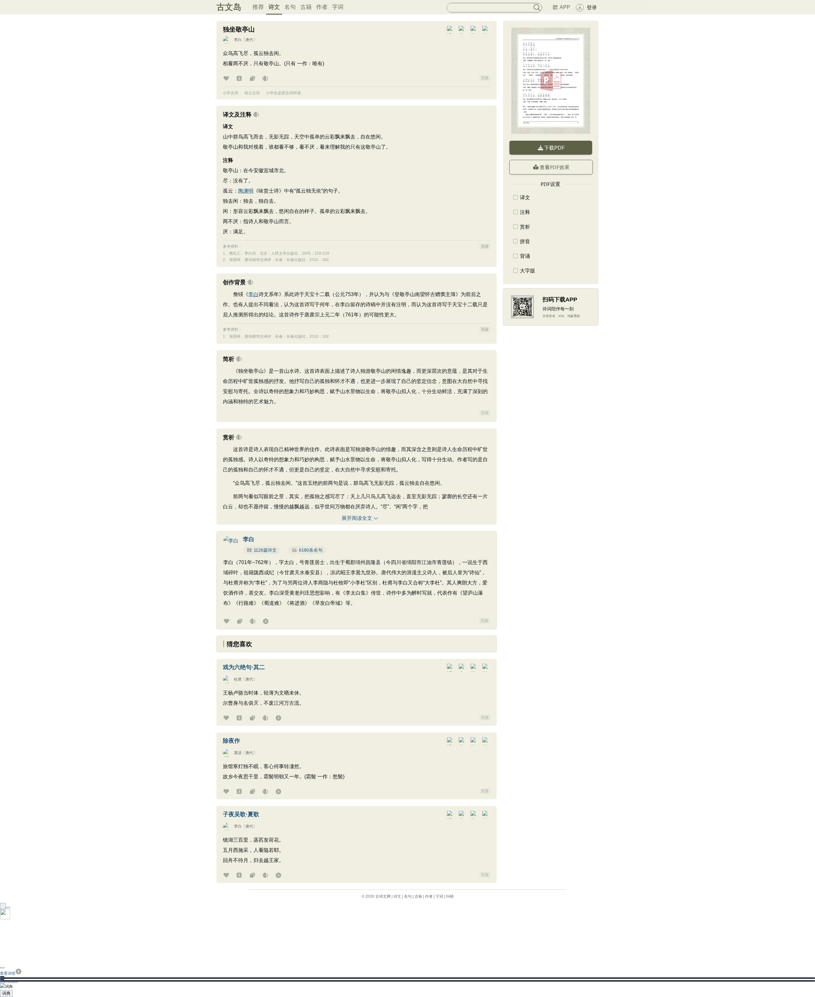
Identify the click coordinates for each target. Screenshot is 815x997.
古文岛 (228, 7)
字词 (338, 7)
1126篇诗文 (265, 550)
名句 (290, 7)
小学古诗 (230, 93)
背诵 (525, 256)
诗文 (274, 7)
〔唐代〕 (249, 40)
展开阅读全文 (357, 518)
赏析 (525, 227)
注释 (525, 212)
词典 (6, 993)
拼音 (525, 241)
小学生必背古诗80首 (283, 93)
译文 (525, 197)
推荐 (258, 7)
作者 (322, 7)
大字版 (527, 270)
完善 (485, 78)
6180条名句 (310, 550)
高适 (238, 753)
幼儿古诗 (252, 93)
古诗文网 (383, 896)
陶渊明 (245, 191)
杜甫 (238, 679)
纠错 (450, 896)
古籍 (306, 7)
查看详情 (7, 973)
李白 (238, 40)
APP (565, 7)
